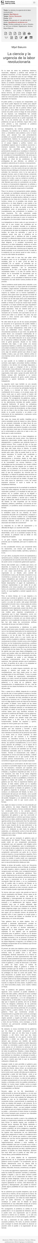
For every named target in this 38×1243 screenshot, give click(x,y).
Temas (27, 1240)
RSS (10, 1240)
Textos (15, 1240)
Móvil (16, 1242)
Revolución (18, 16)
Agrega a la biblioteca (26, 1242)
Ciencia (11, 16)
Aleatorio (5, 1240)
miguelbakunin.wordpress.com (17, 22)
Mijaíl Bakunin (14, 14)
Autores (21, 1240)
